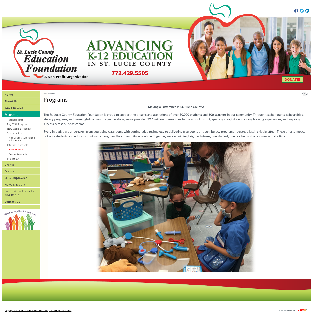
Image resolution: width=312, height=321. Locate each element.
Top (45, 93)
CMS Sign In (4, 281)
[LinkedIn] (307, 11)
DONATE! (292, 79)
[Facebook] (296, 11)
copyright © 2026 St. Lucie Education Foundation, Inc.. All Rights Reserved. (38, 310)
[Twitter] (302, 11)
